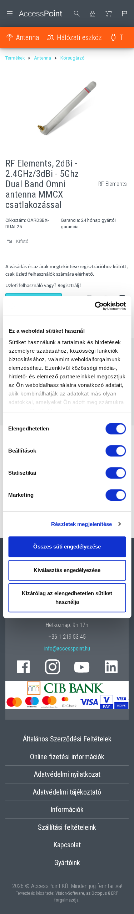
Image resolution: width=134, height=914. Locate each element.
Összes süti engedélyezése (67, 546)
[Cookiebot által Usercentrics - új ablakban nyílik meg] (95, 306)
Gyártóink (67, 862)
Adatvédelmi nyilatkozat (67, 774)
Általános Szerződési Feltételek (67, 739)
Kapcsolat (67, 845)
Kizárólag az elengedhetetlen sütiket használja (67, 597)
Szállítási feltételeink (67, 827)
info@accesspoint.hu (67, 648)
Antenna (27, 37)
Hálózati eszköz (79, 37)
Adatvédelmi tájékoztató (67, 792)
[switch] (115, 450)
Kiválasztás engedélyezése (67, 570)
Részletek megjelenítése (81, 524)
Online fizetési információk (67, 756)
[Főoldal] (33, 13)
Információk (67, 809)
